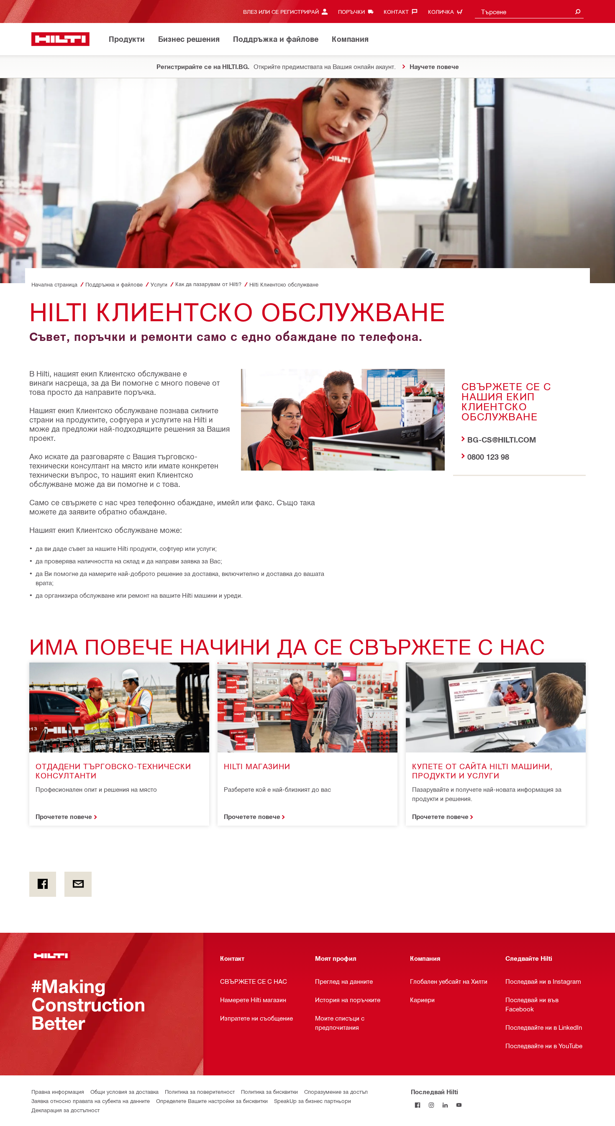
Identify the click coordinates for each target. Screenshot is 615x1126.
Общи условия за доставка (124, 1091)
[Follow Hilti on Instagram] (431, 1105)
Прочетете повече (64, 816)
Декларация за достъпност (65, 1110)
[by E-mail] (77, 884)
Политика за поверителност (200, 1091)
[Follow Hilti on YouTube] (459, 1105)
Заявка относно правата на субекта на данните (90, 1101)
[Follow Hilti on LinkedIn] (445, 1105)
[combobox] (529, 11)
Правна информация (57, 1091)
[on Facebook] (42, 884)
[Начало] (60, 39)
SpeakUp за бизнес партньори (312, 1101)
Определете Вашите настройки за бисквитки (212, 1101)
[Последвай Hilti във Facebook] (418, 1105)
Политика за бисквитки (269, 1091)
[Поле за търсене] (578, 11)
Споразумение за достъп (336, 1091)
